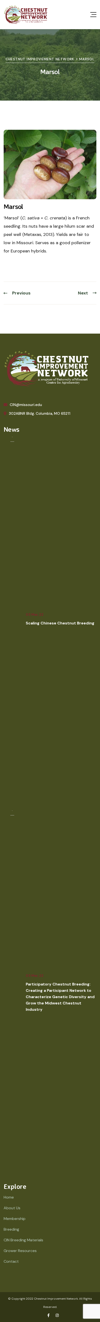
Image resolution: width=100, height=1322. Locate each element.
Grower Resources (20, 1250)
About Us (12, 1207)
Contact (11, 1261)
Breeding (11, 1229)
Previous (21, 293)
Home (9, 1197)
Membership (14, 1218)
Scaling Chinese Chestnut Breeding (60, 623)
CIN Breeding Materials (23, 1240)
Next (83, 293)
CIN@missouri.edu (26, 404)
